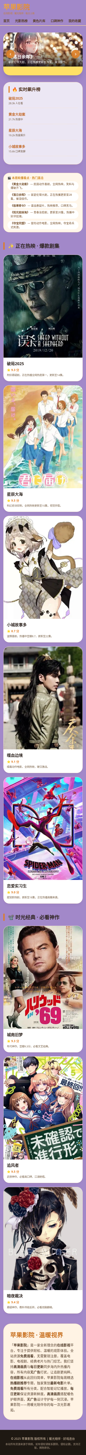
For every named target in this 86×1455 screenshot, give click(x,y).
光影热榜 (21, 21)
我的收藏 (74, 21)
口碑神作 (57, 21)
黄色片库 (39, 21)
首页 (6, 21)
